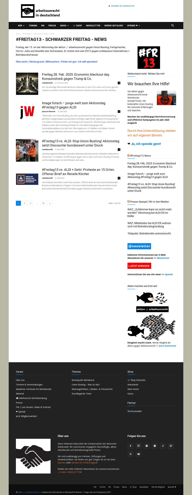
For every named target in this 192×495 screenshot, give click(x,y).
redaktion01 (47, 83)
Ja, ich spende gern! (146, 144)
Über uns (20, 380)
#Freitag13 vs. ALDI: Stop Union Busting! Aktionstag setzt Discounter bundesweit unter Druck (152, 187)
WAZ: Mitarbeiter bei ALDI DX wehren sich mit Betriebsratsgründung (149, 224)
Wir (20, 25)
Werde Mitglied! (113, 25)
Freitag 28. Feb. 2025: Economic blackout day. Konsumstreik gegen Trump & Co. (152, 165)
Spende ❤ (132, 25)
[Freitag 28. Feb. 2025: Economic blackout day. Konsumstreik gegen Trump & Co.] (27, 83)
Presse (52, 25)
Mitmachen (52, 61)
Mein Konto (133, 389)
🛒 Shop (77, 25)
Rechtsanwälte (135, 411)
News (63, 25)
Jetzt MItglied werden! (26, 416)
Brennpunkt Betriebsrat (83, 380)
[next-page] (49, 203)
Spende (169, 274)
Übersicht (22, 61)
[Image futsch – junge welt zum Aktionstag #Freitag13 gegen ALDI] (27, 112)
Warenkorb (133, 384)
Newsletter (93, 25)
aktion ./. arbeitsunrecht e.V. (29, 492)
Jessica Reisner (48, 111)
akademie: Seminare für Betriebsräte (33, 389)
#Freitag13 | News (140, 155)
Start (18, 33)
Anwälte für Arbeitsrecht (123, 5)
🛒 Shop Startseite (137, 380)
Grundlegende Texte (81, 393)
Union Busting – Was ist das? (86, 384)
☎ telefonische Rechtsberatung (31, 398)
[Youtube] (139, 454)
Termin (33, 25)
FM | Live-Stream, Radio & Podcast (33, 407)
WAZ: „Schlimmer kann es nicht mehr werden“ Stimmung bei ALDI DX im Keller (150, 213)
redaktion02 (47, 149)
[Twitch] (171, 446)
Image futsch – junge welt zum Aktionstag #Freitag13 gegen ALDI (148, 175)
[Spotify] (147, 446)
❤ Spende (21, 411)
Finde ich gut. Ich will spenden (79, 61)
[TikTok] (163, 446)
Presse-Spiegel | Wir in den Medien (149, 201)
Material (20, 393)
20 (43, 203)
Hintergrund (36, 61)
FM (42, 25)
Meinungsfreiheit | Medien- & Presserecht (92, 389)
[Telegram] (155, 446)
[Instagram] (139, 446)
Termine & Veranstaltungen (29, 384)
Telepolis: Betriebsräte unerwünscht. (149, 233)
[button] (172, 25)
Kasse (130, 393)
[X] (131, 454)
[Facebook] (131, 446)
